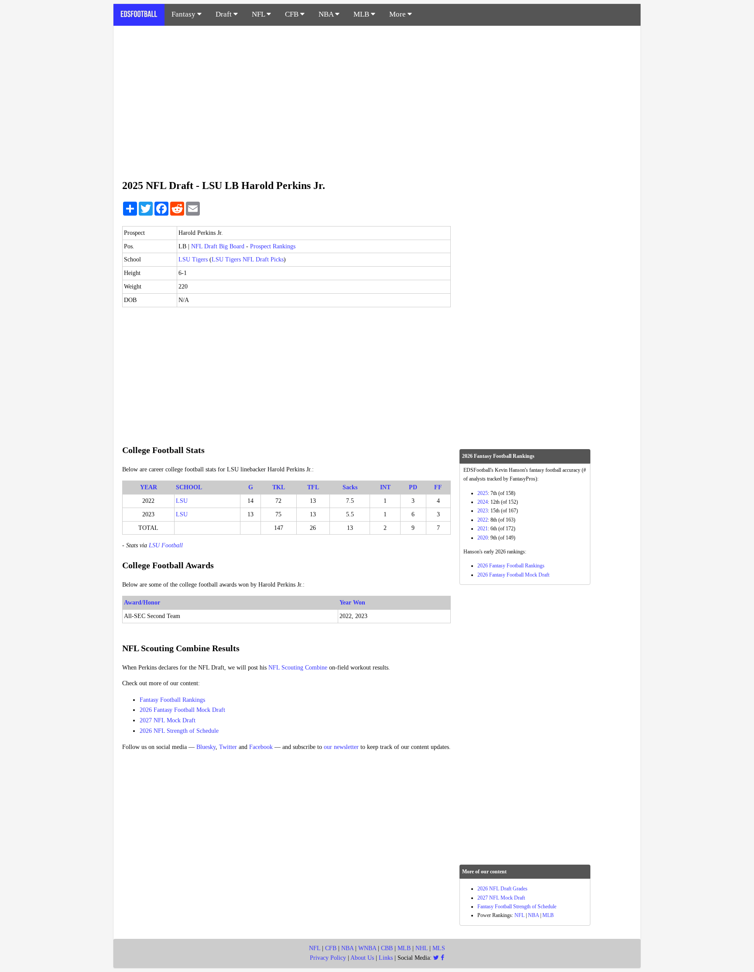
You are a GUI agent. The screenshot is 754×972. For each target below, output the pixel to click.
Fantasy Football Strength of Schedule (516, 906)
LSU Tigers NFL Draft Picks (248, 259)
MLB (362, 14)
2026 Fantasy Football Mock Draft (182, 710)
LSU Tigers (193, 259)
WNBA (367, 948)
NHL (421, 948)
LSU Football (166, 545)
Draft (224, 14)
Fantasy (184, 14)
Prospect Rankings (272, 246)
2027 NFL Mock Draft (167, 720)
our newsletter (341, 747)
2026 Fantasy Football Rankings (511, 566)
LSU (182, 501)
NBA (327, 14)
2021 (482, 528)
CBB (387, 948)
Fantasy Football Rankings (172, 700)
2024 (482, 502)
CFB (292, 14)
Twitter (228, 747)
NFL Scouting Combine (297, 667)
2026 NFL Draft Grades (502, 889)
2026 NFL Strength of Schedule (179, 731)
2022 (482, 520)
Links (386, 958)
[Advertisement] (377, 98)
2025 (482, 493)
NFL (259, 14)
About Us (362, 958)
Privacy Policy (328, 958)
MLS (438, 948)
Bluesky (206, 747)
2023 (482, 511)
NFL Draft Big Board (217, 246)
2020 (482, 538)
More (398, 14)
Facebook (261, 747)
